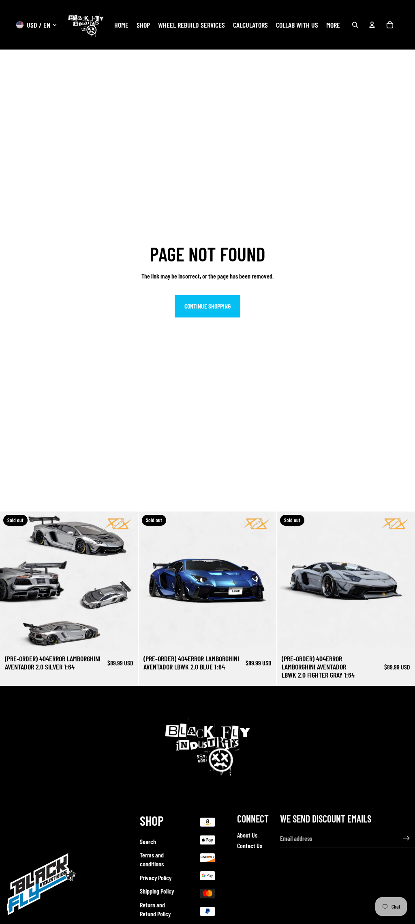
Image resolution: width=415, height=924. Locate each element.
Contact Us (249, 846)
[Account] (372, 25)
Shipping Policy (157, 891)
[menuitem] (333, 25)
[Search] (355, 25)
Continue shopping (207, 306)
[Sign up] (406, 838)
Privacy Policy (155, 877)
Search (148, 841)
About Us (247, 835)
